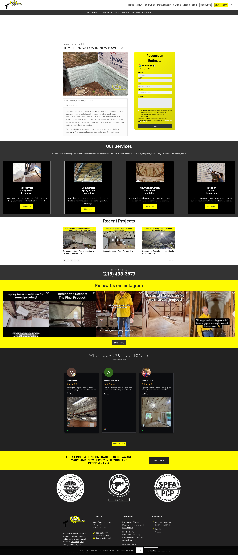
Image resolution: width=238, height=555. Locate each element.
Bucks (129, 522)
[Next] (123, 74)
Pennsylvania (77, 545)
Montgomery (137, 525)
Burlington (130, 532)
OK (139, 550)
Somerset (133, 540)
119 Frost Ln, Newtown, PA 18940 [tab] (79, 101)
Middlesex (126, 537)
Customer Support (103, 538)
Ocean (125, 540)
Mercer (136, 535)
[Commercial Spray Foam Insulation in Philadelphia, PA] (158, 238)
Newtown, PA (90, 111)
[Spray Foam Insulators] (13, 5)
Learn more (151, 550)
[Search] (231, 5)
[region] (95, 122)
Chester (136, 522)
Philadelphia (127, 528)
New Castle (131, 544)
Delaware (75, 542)
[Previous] (67, 74)
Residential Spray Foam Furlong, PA (118, 251)
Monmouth (137, 537)
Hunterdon (126, 535)
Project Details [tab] (72, 105)
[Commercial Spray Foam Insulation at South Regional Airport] (79, 238)
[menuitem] (131, 5)
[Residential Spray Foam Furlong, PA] (119, 238)
